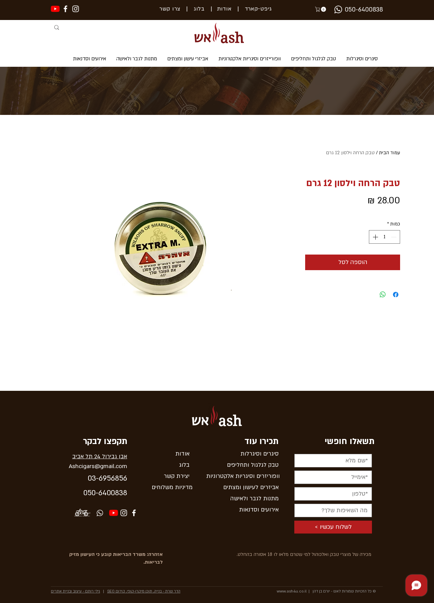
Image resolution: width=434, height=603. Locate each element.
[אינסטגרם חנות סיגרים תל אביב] (123, 512)
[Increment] (374, 236)
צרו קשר (169, 9)
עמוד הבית (389, 152)
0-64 (99, 493)
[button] (321, 9)
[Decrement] (394, 236)
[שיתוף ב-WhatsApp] (383, 294)
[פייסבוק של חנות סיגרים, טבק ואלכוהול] (65, 8)
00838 (117, 493)
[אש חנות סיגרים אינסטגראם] (75, 8)
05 (87, 493)
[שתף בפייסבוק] (396, 294)
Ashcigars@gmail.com (98, 466)
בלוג (196, 9)
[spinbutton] (384, 236)
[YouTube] (55, 8)
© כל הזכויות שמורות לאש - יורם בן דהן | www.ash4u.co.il (326, 591)
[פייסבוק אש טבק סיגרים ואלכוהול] (134, 512)
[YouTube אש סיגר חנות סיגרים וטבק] (113, 512)
